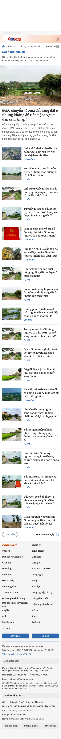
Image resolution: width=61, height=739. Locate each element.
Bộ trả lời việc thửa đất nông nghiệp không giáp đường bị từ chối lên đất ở (40, 172)
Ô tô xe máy (8, 580)
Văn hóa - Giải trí (41, 568)
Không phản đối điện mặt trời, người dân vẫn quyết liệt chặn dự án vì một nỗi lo (41, 312)
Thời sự (22, 47)
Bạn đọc (36, 586)
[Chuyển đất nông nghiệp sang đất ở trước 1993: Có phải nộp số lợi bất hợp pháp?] (11, 414)
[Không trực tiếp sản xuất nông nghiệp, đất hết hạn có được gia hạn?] (11, 273)
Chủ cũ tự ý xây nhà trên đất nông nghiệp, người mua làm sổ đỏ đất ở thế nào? (41, 192)
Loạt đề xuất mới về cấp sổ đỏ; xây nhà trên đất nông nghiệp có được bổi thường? (40, 232)
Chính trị (11, 47)
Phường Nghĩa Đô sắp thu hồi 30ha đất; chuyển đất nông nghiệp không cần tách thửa (41, 252)
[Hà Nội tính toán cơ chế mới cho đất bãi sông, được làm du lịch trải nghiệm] (11, 394)
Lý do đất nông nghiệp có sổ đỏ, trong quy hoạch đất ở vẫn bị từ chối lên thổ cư (40, 353)
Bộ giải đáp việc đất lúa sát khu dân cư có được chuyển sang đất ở (39, 373)
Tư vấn (27, 180)
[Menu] (4, 39)
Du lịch (35, 580)
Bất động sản (9, 586)
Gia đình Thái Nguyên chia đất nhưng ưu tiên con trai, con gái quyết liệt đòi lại (40, 520)
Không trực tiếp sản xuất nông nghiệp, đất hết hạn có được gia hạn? (40, 272)
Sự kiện (45, 636)
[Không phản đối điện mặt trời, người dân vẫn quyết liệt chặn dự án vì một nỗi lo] (11, 313)
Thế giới (36, 562)
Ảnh (4, 616)
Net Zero (28, 320)
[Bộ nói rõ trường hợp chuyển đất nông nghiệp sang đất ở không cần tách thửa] (11, 293)
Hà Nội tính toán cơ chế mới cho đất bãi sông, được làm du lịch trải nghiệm (41, 393)
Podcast (36, 622)
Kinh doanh (34, 47)
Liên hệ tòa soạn (11, 661)
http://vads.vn (18, 714)
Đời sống (7, 568)
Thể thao (36, 556)
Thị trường (29, 159)
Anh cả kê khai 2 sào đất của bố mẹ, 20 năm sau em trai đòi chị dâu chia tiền (40, 152)
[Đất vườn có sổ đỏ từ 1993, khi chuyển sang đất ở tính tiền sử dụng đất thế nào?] (11, 501)
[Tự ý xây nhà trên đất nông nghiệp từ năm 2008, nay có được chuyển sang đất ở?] (11, 213)
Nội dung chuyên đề (42, 604)
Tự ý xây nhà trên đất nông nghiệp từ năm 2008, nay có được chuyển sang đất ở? (40, 212)
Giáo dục (6, 562)
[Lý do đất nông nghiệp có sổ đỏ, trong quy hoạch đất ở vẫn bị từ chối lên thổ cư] (11, 354)
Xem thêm (10, 534)
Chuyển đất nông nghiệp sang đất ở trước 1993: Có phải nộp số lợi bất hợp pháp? (41, 413)
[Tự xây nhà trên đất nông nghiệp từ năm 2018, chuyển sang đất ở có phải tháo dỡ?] (11, 334)
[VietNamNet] (3, 46)
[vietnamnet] (14, 40)
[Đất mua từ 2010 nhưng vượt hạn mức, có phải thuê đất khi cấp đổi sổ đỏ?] (11, 481)
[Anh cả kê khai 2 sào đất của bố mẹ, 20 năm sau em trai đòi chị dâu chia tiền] (11, 153)
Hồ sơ (35, 610)
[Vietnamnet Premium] (9, 546)
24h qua (6, 628)
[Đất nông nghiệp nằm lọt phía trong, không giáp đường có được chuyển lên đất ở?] (11, 434)
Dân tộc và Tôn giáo (12, 556)
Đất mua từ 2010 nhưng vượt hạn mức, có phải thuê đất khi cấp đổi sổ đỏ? (40, 480)
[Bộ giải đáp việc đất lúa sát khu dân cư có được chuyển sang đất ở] (11, 374)
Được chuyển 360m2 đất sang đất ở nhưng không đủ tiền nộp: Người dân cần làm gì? (30, 115)
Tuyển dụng (50, 726)
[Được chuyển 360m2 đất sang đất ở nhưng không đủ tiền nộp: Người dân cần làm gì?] (30, 85)
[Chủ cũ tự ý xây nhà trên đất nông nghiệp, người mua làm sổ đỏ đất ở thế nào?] (11, 193)
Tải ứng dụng (11, 726)
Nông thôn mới (40, 598)
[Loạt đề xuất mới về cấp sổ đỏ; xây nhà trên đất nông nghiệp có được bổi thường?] (11, 233)
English (6, 610)
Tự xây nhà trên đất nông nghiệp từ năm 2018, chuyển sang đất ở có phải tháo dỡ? (40, 333)
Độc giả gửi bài (31, 726)
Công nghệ (37, 574)
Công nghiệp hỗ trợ (42, 592)
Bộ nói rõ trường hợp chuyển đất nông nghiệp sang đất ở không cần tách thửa (41, 292)
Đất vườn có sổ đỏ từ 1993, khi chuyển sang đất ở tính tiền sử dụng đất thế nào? (39, 500)
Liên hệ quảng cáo (12, 695)
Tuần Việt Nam (10, 592)
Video (35, 616)
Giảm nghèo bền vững (13, 598)
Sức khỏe (6, 574)
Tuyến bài (15, 636)
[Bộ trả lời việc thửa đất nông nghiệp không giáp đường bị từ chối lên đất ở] (11, 173)
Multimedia (8, 622)
